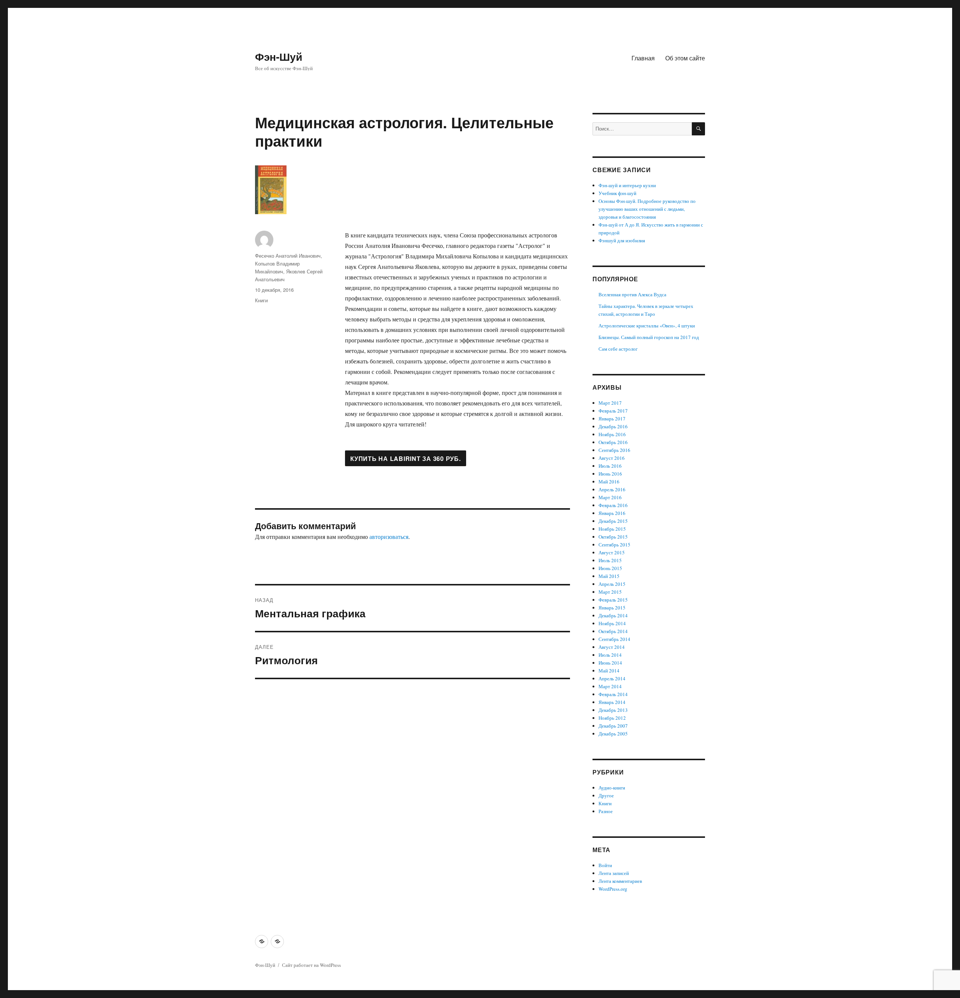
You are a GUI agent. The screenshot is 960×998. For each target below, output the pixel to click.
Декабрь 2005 (613, 733)
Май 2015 (609, 576)
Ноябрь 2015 (612, 528)
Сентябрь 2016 (614, 450)
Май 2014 (609, 670)
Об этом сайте (685, 58)
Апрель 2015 (612, 584)
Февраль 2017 (613, 410)
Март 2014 (610, 686)
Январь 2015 (612, 607)
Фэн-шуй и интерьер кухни (627, 185)
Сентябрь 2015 (614, 544)
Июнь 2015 (610, 568)
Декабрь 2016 (613, 426)
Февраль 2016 (613, 505)
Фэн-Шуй (278, 56)
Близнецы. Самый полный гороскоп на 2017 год (648, 337)
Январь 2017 (612, 418)
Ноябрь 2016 (612, 434)
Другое (606, 795)
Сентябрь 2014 (614, 639)
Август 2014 (611, 647)
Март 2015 (610, 591)
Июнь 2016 (610, 473)
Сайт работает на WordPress (311, 965)
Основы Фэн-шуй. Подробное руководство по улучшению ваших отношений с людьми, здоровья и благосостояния (647, 209)
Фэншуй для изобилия (621, 240)
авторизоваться (388, 536)
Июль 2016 (610, 465)
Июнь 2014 (610, 662)
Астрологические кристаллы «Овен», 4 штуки (646, 325)
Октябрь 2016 (613, 442)
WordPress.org (612, 888)
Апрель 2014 (612, 678)
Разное (605, 811)
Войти (605, 865)
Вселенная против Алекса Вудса (632, 294)
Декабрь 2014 (613, 615)
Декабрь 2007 (613, 725)
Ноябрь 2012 (612, 717)
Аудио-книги (611, 787)
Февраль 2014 (613, 694)
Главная (643, 58)
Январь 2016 (612, 513)
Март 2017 (610, 402)
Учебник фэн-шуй (617, 193)
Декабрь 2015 (613, 521)
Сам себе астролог (618, 348)
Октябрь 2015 (613, 536)
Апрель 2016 (612, 489)
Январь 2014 (612, 702)
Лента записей (613, 873)
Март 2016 (610, 497)
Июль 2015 (610, 560)
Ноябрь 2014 (612, 623)
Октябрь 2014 (613, 631)
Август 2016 (611, 458)
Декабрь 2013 (613, 710)
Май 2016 (609, 481)
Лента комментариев (620, 881)
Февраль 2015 (613, 599)
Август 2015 (611, 552)
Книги (261, 300)
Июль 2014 (610, 654)
